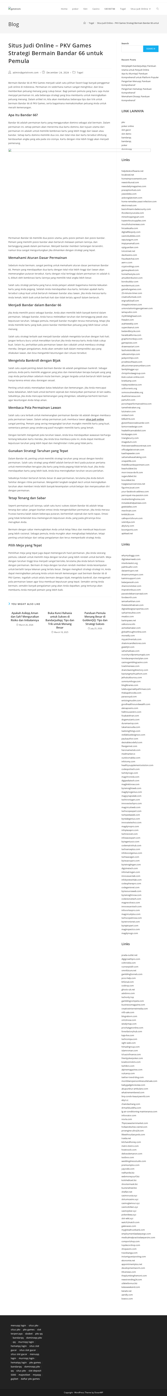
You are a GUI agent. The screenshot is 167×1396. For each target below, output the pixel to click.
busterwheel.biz (129, 1187)
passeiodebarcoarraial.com (134, 593)
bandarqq (126, 137)
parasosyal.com (129, 696)
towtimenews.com (130, 666)
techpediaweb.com (130, 814)
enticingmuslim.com (131, 700)
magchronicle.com (130, 776)
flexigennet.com (129, 746)
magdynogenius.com (131, 791)
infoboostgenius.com (131, 852)
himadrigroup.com (130, 1046)
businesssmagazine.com (133, 1004)
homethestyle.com (130, 274)
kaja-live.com (127, 1035)
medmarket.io (128, 753)
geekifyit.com (127, 646)
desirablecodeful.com (131, 742)
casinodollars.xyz (129, 1206)
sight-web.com (128, 1042)
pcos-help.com (128, 978)
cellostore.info (128, 624)
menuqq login (18, 1325)
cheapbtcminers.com (131, 304)
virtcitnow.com (128, 1020)
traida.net (126, 1138)
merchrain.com (128, 510)
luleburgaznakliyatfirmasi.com (136, 689)
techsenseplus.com (130, 849)
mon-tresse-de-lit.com (132, 472)
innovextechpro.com (131, 803)
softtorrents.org (129, 388)
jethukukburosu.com (131, 677)
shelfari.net (126, 1191)
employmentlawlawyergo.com (136, 1233)
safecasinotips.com (130, 354)
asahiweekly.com (129, 323)
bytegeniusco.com (130, 841)
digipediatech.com (130, 780)
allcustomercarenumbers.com (136, 365)
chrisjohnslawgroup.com (133, 373)
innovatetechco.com (131, 822)
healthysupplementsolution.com (137, 765)
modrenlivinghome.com (133, 499)
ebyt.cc (124, 1100)
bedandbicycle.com (130, 331)
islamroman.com (129, 1050)
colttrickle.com (128, 962)
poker (124, 145)
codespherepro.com (131, 883)
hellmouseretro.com (131, 711)
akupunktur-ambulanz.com (134, 1088)
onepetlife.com (128, 461)
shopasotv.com (129, 1248)
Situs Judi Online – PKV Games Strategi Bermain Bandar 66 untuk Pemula (132, 23)
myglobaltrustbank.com (133, 1229)
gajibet (14, 1378)
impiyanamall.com (130, 243)
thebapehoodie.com (131, 692)
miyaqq (37, 1374)
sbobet (29, 1333)
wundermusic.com (130, 285)
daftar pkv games (30, 1378)
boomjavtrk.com (129, 529)
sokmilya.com (128, 522)
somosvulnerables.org (132, 392)
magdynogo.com (129, 933)
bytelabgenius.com (130, 818)
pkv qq (39, 1333)
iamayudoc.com (129, 312)
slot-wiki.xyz (127, 1218)
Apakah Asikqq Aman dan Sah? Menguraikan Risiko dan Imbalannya (25, 616)
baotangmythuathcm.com (134, 673)
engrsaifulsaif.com (130, 300)
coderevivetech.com (131, 898)
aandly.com (127, 1294)
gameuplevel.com (130, 270)
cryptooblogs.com (130, 266)
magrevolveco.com (130, 902)
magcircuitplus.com (130, 914)
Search (125, 43)
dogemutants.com (130, 719)
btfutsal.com (127, 981)
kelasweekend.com (130, 1287)
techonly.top (127, 997)
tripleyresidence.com (131, 384)
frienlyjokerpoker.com (132, 1058)
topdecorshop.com (130, 1245)
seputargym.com (129, 239)
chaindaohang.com (130, 1104)
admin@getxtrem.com (26, 72)
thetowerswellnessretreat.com (136, 445)
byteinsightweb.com (131, 788)
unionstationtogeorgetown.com (137, 308)
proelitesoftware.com (131, 361)
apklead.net (127, 533)
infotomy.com (128, 761)
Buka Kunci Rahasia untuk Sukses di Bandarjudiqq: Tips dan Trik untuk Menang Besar (60, 620)
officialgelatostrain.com (132, 449)
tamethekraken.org (130, 407)
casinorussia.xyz (129, 1195)
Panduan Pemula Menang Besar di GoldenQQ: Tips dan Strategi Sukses (95, 618)
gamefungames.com (131, 289)
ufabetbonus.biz (129, 1283)
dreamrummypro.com (132, 574)
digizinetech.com (129, 868)
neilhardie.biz (127, 1172)
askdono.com (128, 993)
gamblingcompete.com (132, 1000)
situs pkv (33, 1325)
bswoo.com (127, 1298)
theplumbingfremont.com (134, 1275)
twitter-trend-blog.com (132, 1077)
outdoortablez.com (130, 757)
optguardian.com (129, 247)
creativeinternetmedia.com (134, 1008)
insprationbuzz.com (131, 589)
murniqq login (26, 1341)
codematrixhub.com (131, 845)
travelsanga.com (129, 1252)
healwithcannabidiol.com (133, 430)
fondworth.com (129, 597)
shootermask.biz (129, 1184)
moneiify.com (128, 635)
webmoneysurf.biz (130, 1176)
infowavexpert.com (130, 837)
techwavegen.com (130, 856)
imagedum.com (129, 441)
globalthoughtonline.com (133, 631)
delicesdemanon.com (131, 1153)
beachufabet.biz (129, 468)
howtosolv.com (129, 1149)
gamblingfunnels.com (131, 974)
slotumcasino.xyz (129, 1199)
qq (14, 1341)
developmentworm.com (133, 1267)
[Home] (85, 23)
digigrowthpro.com (130, 959)
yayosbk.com (127, 1168)
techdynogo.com (129, 772)
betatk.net (126, 1290)
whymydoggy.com (130, 555)
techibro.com (127, 1065)
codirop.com (127, 985)
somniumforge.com (131, 681)
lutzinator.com (128, 411)
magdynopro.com (130, 826)
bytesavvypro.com (130, 860)
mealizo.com (127, 616)
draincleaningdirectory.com (134, 669)
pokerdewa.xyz (128, 1214)
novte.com (126, 1119)
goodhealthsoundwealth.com (135, 704)
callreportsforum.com (132, 518)
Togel (80, 72)
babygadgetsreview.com (133, 1084)
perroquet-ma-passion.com (134, 495)
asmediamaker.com (131, 627)
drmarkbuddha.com (131, 1107)
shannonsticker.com (131, 585)
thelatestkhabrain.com (132, 605)
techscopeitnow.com (131, 917)
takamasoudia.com (130, 727)
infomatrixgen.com (130, 872)
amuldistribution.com (132, 277)
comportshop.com (130, 1241)
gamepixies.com (129, 342)
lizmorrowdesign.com (131, 426)
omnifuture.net (128, 970)
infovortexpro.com (130, 910)
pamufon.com (128, 399)
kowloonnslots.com (131, 1061)
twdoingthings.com (130, 730)
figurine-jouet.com (130, 487)
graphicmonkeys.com (131, 338)
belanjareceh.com (130, 582)
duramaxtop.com (129, 723)
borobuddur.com (129, 281)
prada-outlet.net (129, 955)
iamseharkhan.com (130, 601)
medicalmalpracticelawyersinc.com (138, 1237)
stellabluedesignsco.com (133, 734)
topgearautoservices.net (133, 483)
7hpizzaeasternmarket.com (134, 1123)
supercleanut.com (130, 327)
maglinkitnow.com (130, 784)
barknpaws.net (128, 620)
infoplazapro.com (129, 830)
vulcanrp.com (128, 1073)
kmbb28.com (127, 514)
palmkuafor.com (129, 566)
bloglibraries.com (129, 685)
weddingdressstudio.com (133, 1161)
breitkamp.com (128, 380)
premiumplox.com (130, 1165)
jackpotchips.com (129, 357)
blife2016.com (128, 418)
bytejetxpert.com (129, 925)
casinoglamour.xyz (130, 1203)
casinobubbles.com (130, 235)
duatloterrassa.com (130, 396)
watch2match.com (130, 1222)
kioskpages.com (129, 434)
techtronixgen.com (130, 799)
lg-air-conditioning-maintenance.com (139, 1111)
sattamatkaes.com (130, 650)
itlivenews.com (128, 1271)
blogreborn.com (129, 1016)
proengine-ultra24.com (132, 1130)
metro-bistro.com (130, 1145)
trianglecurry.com (130, 438)
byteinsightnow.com (131, 895)
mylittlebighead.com (131, 315)
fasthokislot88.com (130, 350)
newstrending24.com (131, 1279)
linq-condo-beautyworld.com (135, 1096)
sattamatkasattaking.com (133, 457)
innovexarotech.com (131, 906)
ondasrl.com (127, 415)
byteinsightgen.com (131, 864)
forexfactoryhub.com (131, 1031)
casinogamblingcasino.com (134, 662)
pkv (123, 122)
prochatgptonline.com (132, 1027)
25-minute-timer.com (131, 293)
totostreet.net (128, 251)
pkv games (29, 1329)
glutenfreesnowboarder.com (135, 422)
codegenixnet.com (130, 887)
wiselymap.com (129, 1023)
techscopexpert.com (131, 811)
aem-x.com (126, 262)
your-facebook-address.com (135, 491)
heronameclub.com (130, 750)
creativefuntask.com (131, 296)
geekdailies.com (129, 506)
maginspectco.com (130, 929)
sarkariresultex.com (131, 612)
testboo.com (127, 1157)
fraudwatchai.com (130, 258)
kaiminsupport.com (131, 578)
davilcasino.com (129, 254)
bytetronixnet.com (130, 921)
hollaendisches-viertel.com (134, 1126)
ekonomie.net (128, 1260)
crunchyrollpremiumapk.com (135, 654)
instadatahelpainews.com (133, 502)
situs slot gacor (27, 1350)
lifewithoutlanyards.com (133, 1134)
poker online (127, 126)
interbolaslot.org (129, 563)
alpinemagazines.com (131, 1069)
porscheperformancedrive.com (136, 403)
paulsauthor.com (129, 738)
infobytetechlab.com (131, 879)
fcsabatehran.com (130, 715)
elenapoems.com (129, 708)
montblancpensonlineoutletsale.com (139, 1081)
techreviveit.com (129, 833)
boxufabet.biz (128, 480)
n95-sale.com (127, 1012)
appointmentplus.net (131, 1264)
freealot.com (127, 319)
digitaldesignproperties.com (135, 608)
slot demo (126, 133)
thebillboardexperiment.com (135, 464)
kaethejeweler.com (130, 453)
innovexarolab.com (130, 875)
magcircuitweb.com (130, 807)
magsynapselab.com (131, 795)
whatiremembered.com (132, 1092)
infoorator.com (128, 1115)
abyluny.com (127, 525)
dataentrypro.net (129, 570)
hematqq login (19, 1346)
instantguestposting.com (133, 1256)
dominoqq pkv (34, 1337)
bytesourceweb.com (131, 891)
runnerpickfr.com (129, 966)
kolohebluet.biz (129, 1180)
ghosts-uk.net (128, 989)
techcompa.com (129, 1039)
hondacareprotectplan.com (134, 658)
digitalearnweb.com (131, 559)
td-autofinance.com (131, 1054)
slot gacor (126, 129)
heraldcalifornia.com (131, 335)
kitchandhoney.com (131, 1142)
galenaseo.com (128, 1226)
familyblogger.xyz (129, 369)
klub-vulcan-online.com (132, 377)
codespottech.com (130, 769)
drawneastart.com (130, 346)
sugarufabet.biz (129, 476)
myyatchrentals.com (131, 639)
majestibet (24, 1374)
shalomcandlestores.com (133, 643)
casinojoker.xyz (128, 1210)
